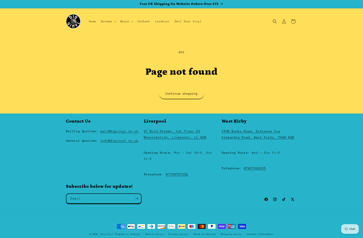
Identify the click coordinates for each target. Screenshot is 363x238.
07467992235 (255, 168)
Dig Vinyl (107, 234)
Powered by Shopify (127, 234)
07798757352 (177, 174)
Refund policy (154, 234)
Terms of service (204, 234)
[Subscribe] (136, 198)
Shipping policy (231, 234)
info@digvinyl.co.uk (119, 140)
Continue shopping (182, 93)
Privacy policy (178, 234)
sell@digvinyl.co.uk (119, 131)
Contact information (260, 234)
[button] (108, 21)
